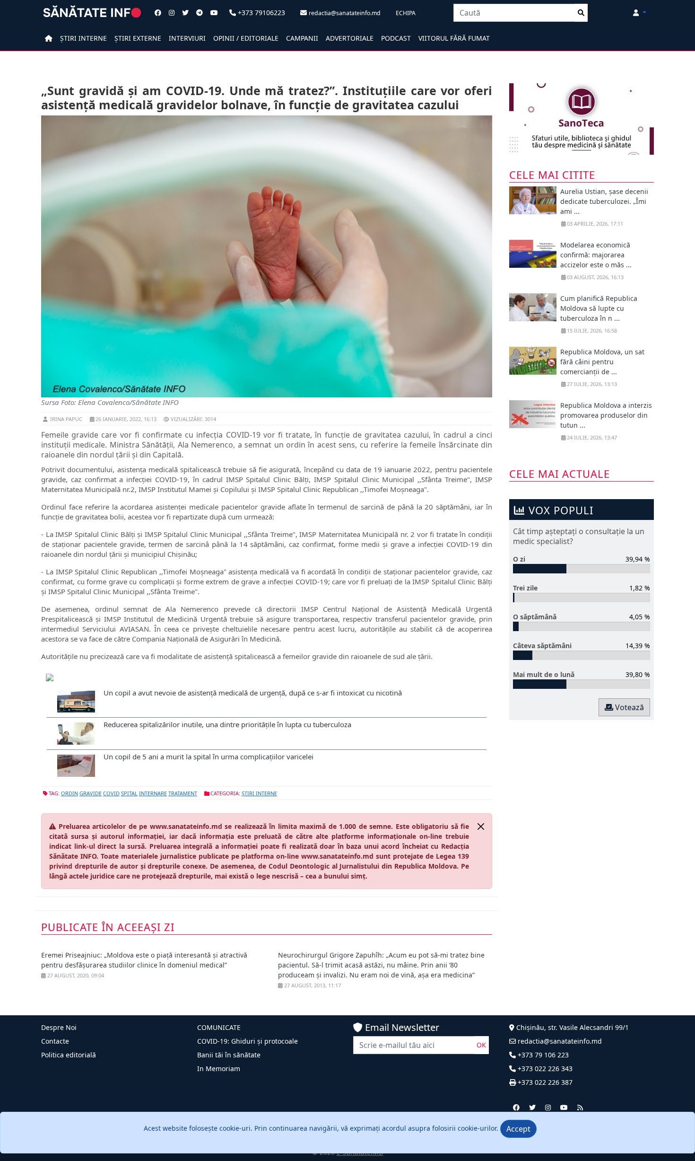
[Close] (481, 826)
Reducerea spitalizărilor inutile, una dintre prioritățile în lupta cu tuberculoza (227, 724)
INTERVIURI (187, 38)
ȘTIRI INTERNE (83, 38)
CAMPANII (302, 38)
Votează (628, 707)
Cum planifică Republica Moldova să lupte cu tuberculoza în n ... (598, 308)
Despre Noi (59, 1027)
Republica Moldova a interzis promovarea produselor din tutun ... (606, 415)
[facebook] (516, 1107)
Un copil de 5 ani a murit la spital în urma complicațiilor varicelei (208, 756)
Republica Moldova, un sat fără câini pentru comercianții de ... (602, 361)
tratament (182, 793)
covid (111, 793)
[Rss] (580, 1107)
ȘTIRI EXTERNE (137, 38)
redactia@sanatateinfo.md (559, 1041)
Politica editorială (68, 1054)
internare (153, 793)
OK (481, 1044)
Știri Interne (259, 793)
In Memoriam (218, 1068)
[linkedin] (548, 1107)
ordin (69, 793)
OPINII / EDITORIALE (245, 38)
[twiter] (532, 1107)
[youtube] (564, 1107)
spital (129, 793)
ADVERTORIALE (350, 38)
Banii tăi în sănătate (229, 1054)
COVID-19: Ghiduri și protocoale (247, 1041)
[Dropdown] (639, 12)
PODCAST (396, 38)
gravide (90, 793)
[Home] (48, 38)
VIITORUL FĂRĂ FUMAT (454, 38)
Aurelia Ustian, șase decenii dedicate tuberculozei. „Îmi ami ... (604, 201)
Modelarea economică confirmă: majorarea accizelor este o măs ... (596, 254)
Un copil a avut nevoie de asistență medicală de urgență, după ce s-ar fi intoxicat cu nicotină (253, 692)
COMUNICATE (219, 1027)
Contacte (55, 1041)
